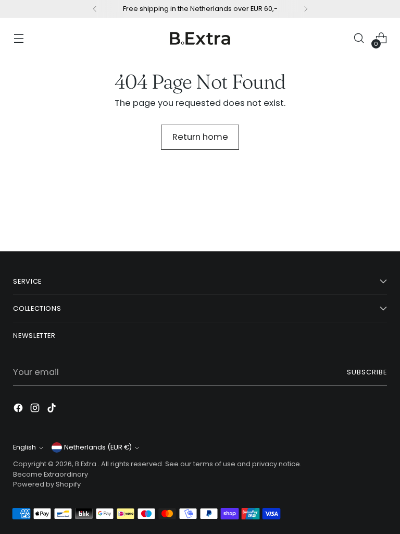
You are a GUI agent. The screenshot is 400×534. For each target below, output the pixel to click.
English (24, 447)
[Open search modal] (359, 38)
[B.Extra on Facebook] (19, 410)
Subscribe (367, 372)
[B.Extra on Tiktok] (52, 410)
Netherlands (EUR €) (98, 447)
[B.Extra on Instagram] (36, 410)
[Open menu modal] (18, 38)
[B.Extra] (200, 38)
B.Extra (86, 463)
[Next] (305, 9)
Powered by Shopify (47, 484)
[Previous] (94, 9)
